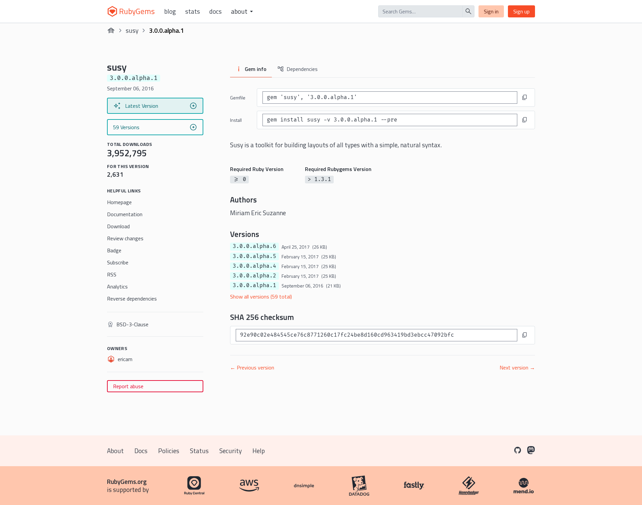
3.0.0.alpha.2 (254, 275)
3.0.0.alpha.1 (254, 285)
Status (199, 450)
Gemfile (237, 97)
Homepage (119, 202)
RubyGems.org (127, 481)
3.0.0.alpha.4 (254, 266)
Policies (168, 450)
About (115, 450)
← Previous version (252, 367)
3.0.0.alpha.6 (254, 246)
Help (258, 450)
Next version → (517, 367)
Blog (170, 11)
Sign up (521, 11)
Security (230, 450)
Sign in (491, 11)
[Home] (111, 30)
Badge (114, 250)
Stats (192, 11)
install (236, 119)
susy (132, 30)
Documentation (124, 214)
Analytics (117, 286)
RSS (111, 274)
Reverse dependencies (132, 298)
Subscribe (117, 262)
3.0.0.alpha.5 (254, 256)
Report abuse (128, 386)
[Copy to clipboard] (524, 97)
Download (118, 226)
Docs (215, 11)
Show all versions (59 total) (261, 296)
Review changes (125, 238)
